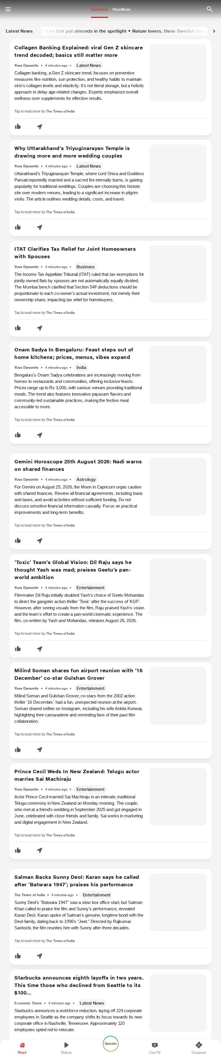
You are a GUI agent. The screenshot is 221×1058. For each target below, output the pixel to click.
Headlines (121, 9)
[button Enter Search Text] (209, 9)
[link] (214, 31)
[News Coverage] (109, 66)
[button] (17, 127)
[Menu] (8, 9)
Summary (99, 9)
